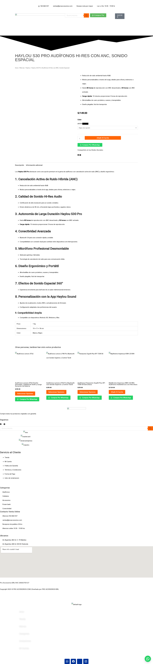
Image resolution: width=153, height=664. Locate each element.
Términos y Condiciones (13, 470)
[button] (90, 145)
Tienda (7, 457)
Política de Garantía (11, 466)
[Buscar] (86, 15)
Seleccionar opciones (25, 393)
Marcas (22, 68)
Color (79, 120)
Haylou (28, 68)
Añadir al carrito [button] (117, 392)
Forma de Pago (10, 474)
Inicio (16, 68)
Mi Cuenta (8, 462)
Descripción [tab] (19, 165)
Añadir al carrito (103, 138)
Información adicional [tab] (34, 165)
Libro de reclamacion (12, 478)
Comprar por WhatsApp (91, 145)
